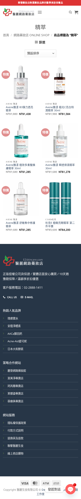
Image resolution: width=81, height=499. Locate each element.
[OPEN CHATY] (70, 489)
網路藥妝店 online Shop (32, 35)
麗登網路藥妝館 (17, 370)
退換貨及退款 (15, 438)
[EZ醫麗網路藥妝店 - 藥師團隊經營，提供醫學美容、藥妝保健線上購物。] (19, 12)
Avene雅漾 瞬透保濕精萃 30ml (60, 166)
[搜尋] (70, 12)
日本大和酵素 (15, 349)
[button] (39, 12)
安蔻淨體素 (14, 326)
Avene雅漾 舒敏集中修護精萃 (20, 224)
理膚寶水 (13, 318)
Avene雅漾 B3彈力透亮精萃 (19, 108)
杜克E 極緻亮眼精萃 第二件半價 (60, 224)
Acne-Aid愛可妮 (17, 341)
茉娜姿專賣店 (15, 393)
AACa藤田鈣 (15, 333)
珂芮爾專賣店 (15, 386)
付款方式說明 (15, 430)
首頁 (6, 35)
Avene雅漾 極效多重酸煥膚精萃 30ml (20, 166)
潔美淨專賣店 (15, 378)
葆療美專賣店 (15, 401)
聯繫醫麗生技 (15, 445)
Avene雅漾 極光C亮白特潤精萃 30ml (59, 108)
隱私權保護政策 (17, 423)
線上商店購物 (15, 453)
